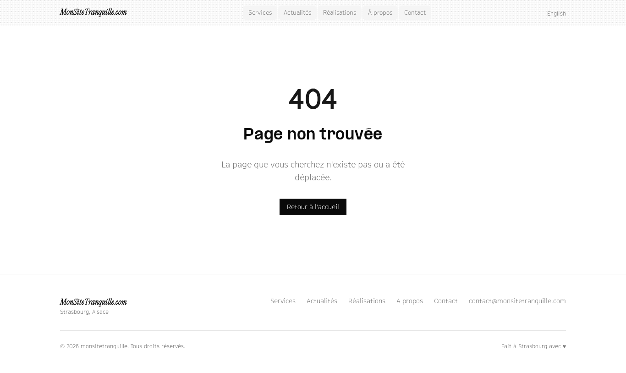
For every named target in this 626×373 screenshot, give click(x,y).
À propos (380, 12)
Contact (415, 12)
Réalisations (339, 12)
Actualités (297, 12)
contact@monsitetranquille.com (517, 301)
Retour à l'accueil (313, 207)
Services (260, 12)
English (556, 13)
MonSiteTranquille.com (93, 13)
